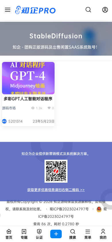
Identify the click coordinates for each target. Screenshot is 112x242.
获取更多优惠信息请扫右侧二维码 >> (56, 189)
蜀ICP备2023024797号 (69, 208)
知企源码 (60, 201)
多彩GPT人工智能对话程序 (28, 98)
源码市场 (9, 108)
